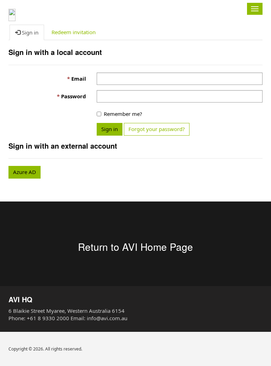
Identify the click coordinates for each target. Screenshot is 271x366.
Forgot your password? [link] (156, 128)
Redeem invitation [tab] (74, 32)
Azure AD (24, 171)
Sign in (109, 128)
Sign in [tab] (29, 32)
